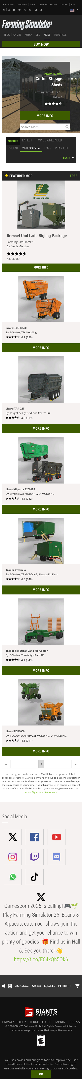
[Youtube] (20, 10)
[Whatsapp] (4, 10)
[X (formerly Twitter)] (9, 9)
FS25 (47, 148)
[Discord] (36, 10)
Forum (33, 4)
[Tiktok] (41, 10)
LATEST (27, 140)
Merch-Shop (8, 4)
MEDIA (28, 34)
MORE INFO (45, 116)
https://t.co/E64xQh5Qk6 (41, 959)
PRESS (75, 1022)
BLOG (7, 34)
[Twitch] (30, 10)
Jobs (73, 4)
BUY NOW (41, 44)
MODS (47, 34)
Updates (43, 4)
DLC (38, 34)
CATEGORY (29, 148)
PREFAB (13, 148)
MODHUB (13, 141)
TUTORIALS (60, 34)
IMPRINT (61, 1022)
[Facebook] (14, 10)
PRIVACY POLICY (14, 1022)
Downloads (22, 4)
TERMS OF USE (40, 1022)
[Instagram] (25, 10)
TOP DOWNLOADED (49, 140)
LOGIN (66, 157)
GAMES (17, 34)
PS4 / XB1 (61, 148)
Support (53, 4)
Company (64, 4)
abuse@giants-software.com (41, 792)
